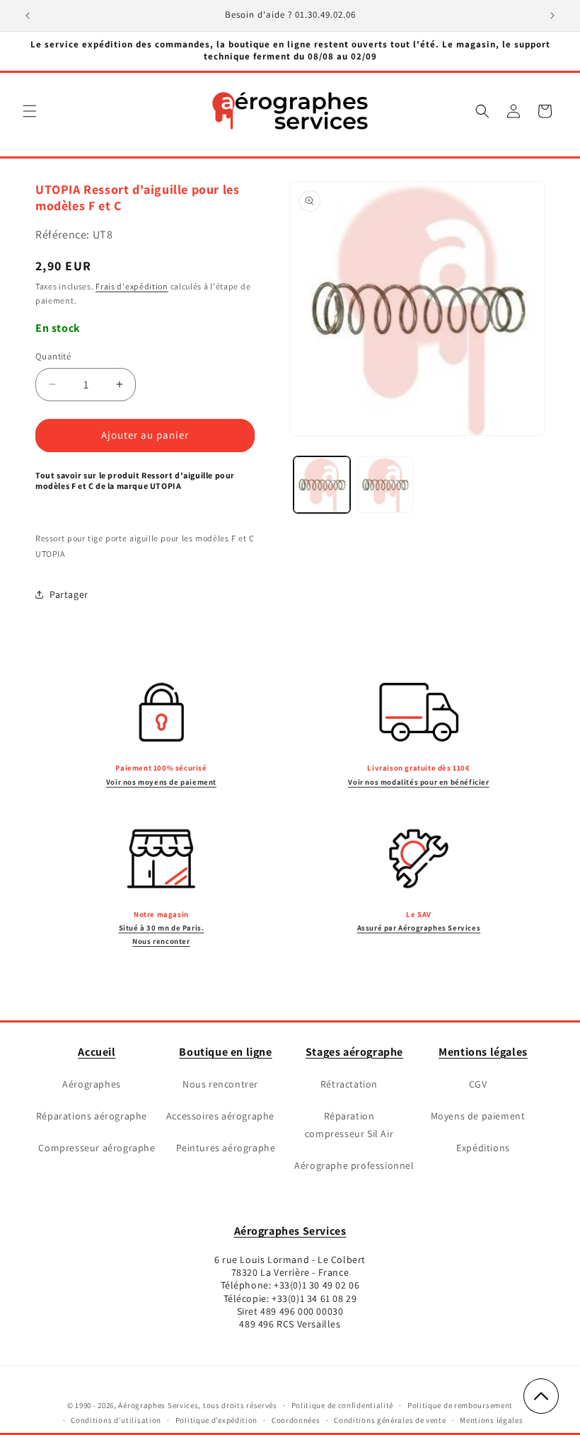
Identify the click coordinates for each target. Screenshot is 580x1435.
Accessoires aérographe (220, 1116)
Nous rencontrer (220, 1084)
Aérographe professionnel (354, 1165)
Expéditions (483, 1147)
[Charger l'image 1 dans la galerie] (322, 484)
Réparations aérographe (91, 1116)
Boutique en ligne (225, 1051)
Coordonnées (296, 1420)
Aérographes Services (290, 1230)
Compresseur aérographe (96, 1147)
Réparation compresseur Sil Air (349, 1125)
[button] (29, 111)
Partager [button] (69, 594)
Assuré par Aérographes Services (419, 928)
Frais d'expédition (131, 286)
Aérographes (91, 1084)
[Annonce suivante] (552, 15)
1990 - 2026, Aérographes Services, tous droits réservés (175, 1405)
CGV (478, 1084)
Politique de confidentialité (342, 1405)
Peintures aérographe (226, 1147)
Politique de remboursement (460, 1405)
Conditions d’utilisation (116, 1420)
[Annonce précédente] (27, 15)
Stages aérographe (354, 1051)
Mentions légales (483, 1051)
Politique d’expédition (216, 1420)
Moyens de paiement (478, 1116)
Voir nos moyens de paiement (161, 782)
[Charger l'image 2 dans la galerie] (385, 484)
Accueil (96, 1051)
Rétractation (349, 1084)
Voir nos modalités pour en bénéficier (418, 782)
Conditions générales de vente (390, 1420)
